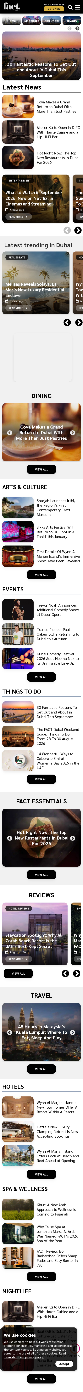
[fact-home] (12, 6)
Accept (64, 1364)
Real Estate (16, 257)
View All (41, 469)
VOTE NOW (54, 8)
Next (77, 29)
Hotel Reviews (18, 908)
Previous (69, 29)
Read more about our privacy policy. (35, 1355)
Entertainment (19, 180)
